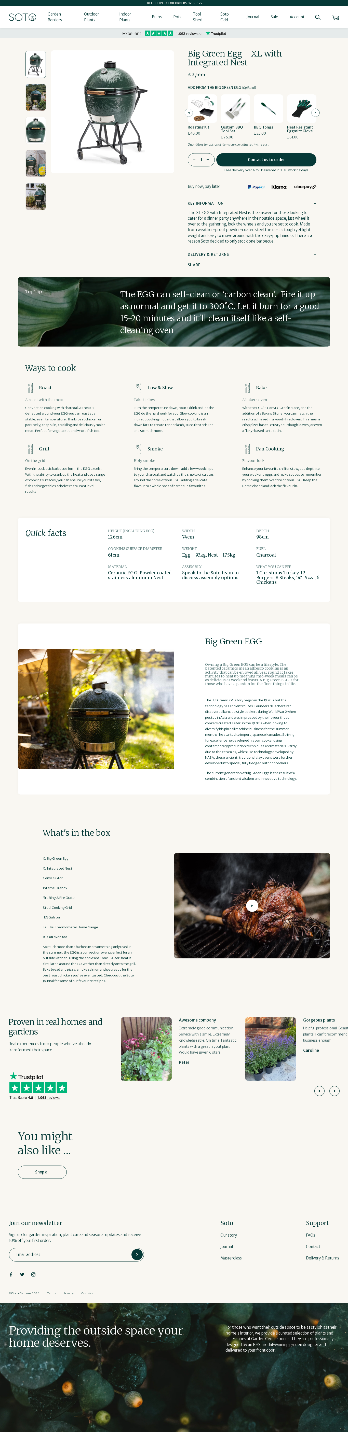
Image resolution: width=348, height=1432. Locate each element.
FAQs (310, 1235)
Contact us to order (266, 159)
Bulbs (157, 17)
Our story (228, 1235)
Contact (313, 1246)
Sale (274, 17)
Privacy (69, 1293)
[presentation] (189, 113)
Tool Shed (197, 17)
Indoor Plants (125, 17)
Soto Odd (224, 17)
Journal (253, 17)
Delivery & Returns (322, 1258)
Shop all (42, 1172)
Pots (177, 17)
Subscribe (137, 1254)
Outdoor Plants (91, 17)
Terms (51, 1293)
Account (297, 17)
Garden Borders (55, 17)
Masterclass (231, 1258)
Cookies (87, 1293)
